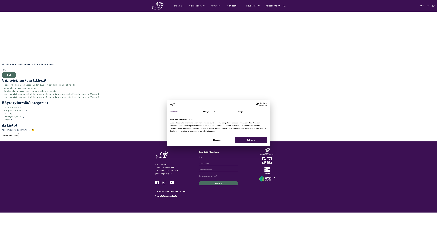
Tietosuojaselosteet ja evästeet (170, 191)
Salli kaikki (251, 140)
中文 (433, 6)
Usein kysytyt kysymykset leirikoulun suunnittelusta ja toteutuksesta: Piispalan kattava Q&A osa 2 (51, 94)
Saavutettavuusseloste (166, 196)
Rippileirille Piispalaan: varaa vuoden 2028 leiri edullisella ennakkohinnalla (39, 85)
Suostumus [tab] (173, 112)
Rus (427, 6)
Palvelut (214, 6)
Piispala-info (271, 6)
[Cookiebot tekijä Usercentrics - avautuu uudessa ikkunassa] (257, 104)
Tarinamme (178, 6)
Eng (422, 6)
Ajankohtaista (195, 6)
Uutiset (7, 114)
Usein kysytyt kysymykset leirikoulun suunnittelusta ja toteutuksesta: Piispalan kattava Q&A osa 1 (51, 97)
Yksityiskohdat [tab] (209, 112)
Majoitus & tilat (250, 6)
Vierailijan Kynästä (13, 117)
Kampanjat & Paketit (14, 110)
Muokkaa (216, 140)
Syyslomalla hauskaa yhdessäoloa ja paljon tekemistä (30, 91)
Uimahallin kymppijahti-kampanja (20, 88)
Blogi (6, 120)
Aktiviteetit (232, 6)
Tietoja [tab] (240, 112)
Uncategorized (11, 107)
